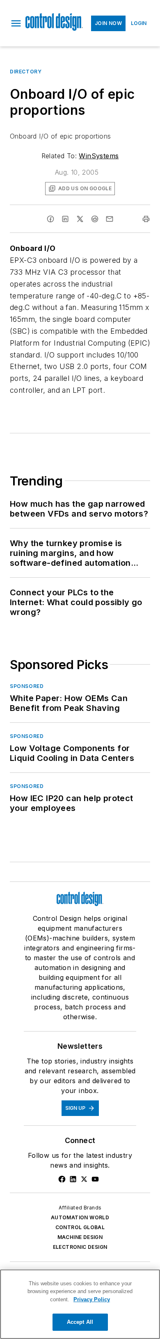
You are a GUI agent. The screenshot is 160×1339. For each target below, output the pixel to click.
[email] (109, 219)
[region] (80, 1304)
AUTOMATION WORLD (80, 1217)
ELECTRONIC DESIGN (80, 1247)
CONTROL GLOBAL (80, 1227)
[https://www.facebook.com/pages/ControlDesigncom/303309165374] (62, 1179)
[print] (146, 219)
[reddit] (95, 219)
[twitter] (80, 219)
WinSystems (99, 156)
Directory (25, 71)
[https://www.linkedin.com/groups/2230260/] (73, 1179)
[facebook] (50, 219)
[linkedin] (65, 219)
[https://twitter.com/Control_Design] (84, 1179)
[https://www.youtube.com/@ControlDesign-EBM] (95, 1179)
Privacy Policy (91, 1299)
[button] (16, 23)
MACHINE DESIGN (80, 1237)
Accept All (80, 1322)
